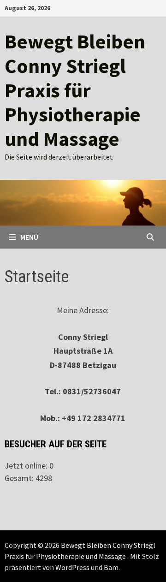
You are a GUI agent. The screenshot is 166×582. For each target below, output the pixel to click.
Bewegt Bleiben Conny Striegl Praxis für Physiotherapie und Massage (75, 90)
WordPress (72, 567)
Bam (111, 567)
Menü (29, 237)
